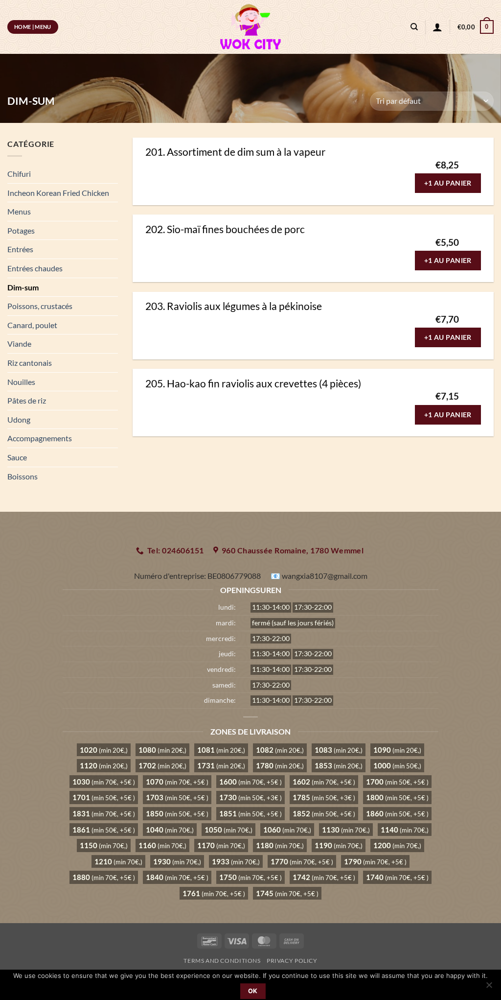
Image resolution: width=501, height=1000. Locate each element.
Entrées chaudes (35, 268)
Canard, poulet (32, 325)
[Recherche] (414, 27)
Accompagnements (39, 438)
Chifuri (19, 173)
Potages (21, 230)
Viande (19, 343)
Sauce (17, 457)
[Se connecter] (437, 27)
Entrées (20, 249)
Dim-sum (23, 287)
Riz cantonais (29, 362)
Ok (253, 991)
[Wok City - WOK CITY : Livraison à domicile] (250, 27)
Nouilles (21, 381)
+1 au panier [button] (448, 183)
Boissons (22, 476)
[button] (475, 27)
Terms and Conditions (221, 960)
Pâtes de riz (26, 400)
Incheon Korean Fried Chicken (58, 192)
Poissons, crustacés (39, 305)
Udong (18, 419)
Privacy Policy (292, 960)
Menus (19, 211)
